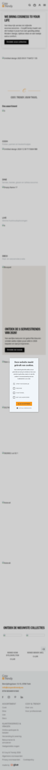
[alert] (24, 385)
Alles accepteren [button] (24, 404)
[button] (24, 385)
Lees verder (27, 379)
